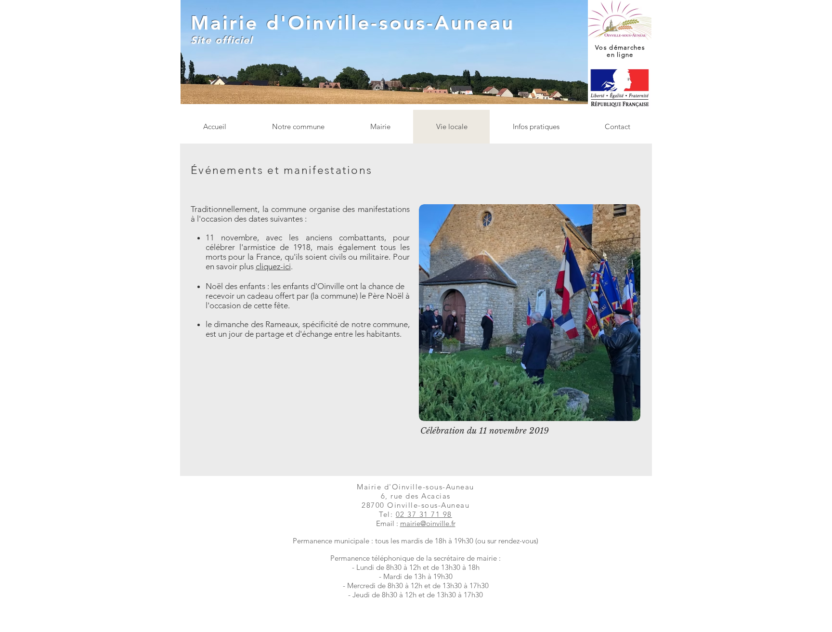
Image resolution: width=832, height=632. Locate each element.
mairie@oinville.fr (427, 523)
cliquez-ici (273, 266)
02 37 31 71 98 (424, 514)
